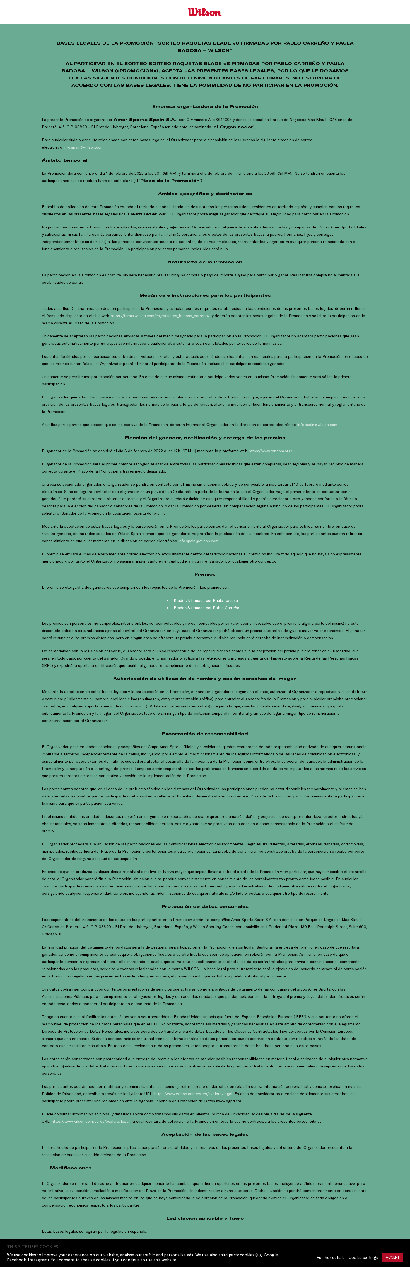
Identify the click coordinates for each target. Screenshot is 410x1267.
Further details (330, 1257)
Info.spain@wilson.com (83, 147)
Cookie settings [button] (363, 1257)
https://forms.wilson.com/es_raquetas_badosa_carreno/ (159, 315)
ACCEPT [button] (393, 1257)
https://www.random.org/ (270, 450)
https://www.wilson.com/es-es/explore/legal (193, 1093)
